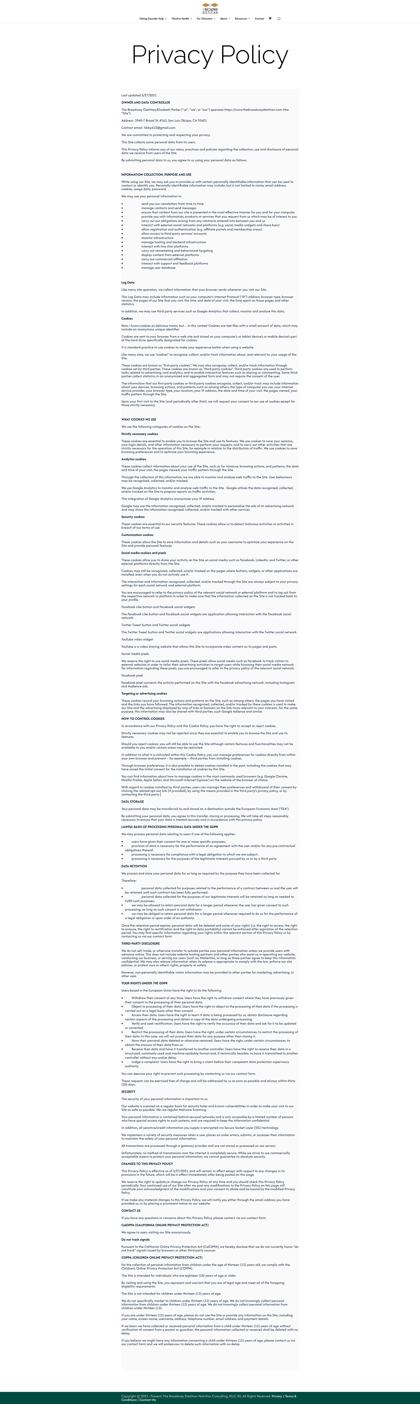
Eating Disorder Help (152, 18)
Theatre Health (180, 18)
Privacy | (278, 1396)
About (223, 18)
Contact (259, 18)
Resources (241, 18)
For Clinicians (204, 18)
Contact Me (147, 1399)
